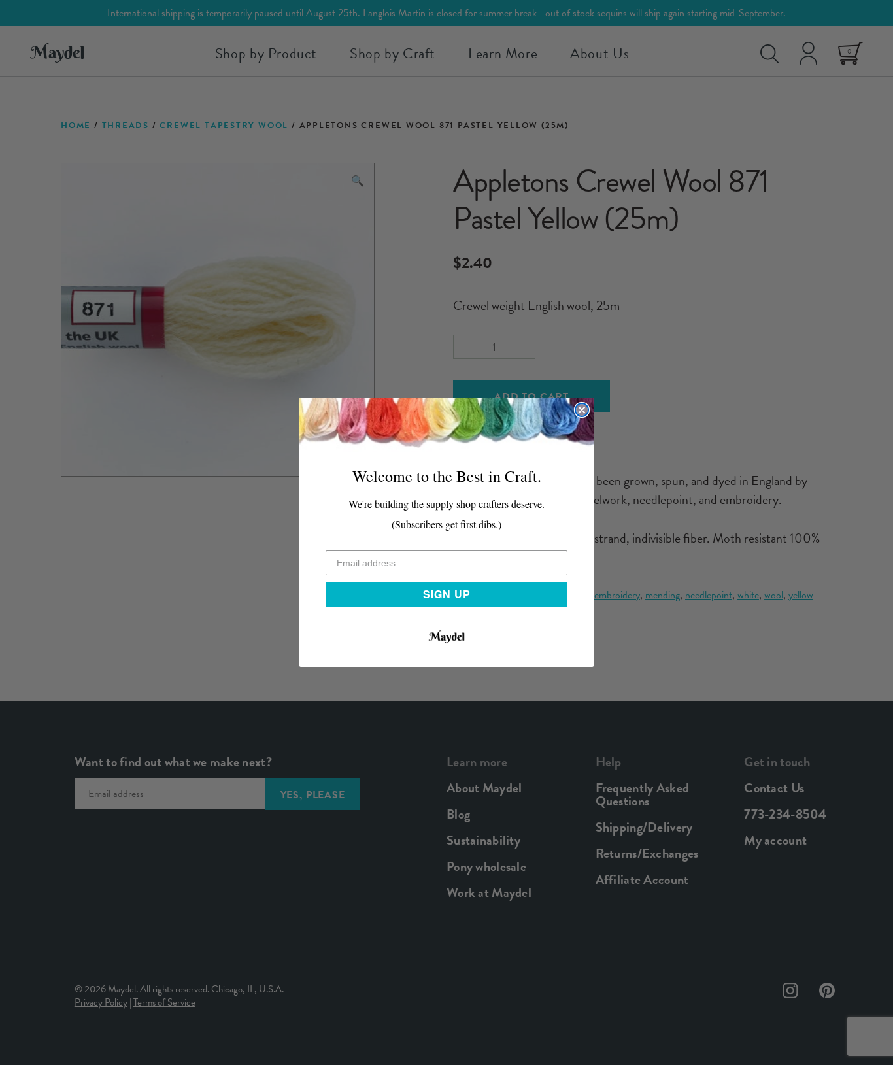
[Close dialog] (581, 409)
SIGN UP (447, 593)
